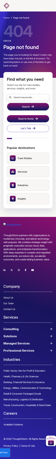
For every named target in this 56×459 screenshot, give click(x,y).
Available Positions (13, 424)
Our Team (8, 303)
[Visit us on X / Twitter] (11, 270)
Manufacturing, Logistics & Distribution (23, 399)
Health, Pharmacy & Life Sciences (21, 376)
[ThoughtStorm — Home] (17, 5)
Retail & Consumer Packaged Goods (22, 393)
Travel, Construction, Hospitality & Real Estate (27, 405)
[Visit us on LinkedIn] (4, 270)
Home (6, 17)
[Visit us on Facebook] (25, 270)
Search (26, 106)
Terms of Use (28, 445)
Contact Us (9, 309)
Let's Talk (26, 128)
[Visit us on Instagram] (19, 270)
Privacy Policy (10, 445)
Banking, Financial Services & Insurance (24, 382)
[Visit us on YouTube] (32, 270)
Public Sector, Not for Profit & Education (24, 370)
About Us (8, 297)
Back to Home (26, 118)
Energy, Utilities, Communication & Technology (27, 387)
